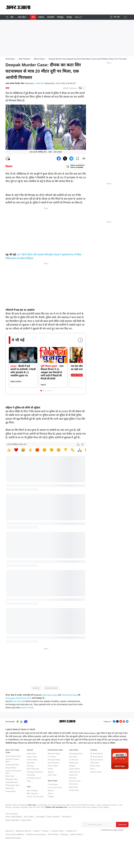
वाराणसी (50, 17)
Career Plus (73, 775)
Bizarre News (95, 766)
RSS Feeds (53, 834)
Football (51, 797)
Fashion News (32, 760)
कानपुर (69, 17)
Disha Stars (26, 820)
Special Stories (96, 772)
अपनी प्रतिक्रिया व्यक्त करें (16, 444)
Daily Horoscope (33, 769)
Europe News (74, 790)
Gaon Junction (53, 817)
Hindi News (10, 59)
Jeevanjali (40, 817)
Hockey (51, 790)
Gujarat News (10, 791)
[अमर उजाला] (17, 8)
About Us (9, 831)
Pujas (29, 781)
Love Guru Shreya (81, 375)
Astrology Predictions (35, 772)
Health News (31, 754)
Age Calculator (32, 790)
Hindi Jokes (52, 775)
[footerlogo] (67, 721)
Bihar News (9, 776)
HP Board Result (96, 757)
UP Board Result (96, 754)
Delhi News (9, 788)
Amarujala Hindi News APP (18, 698)
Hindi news (32, 805)
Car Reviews (74, 760)
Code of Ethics (76, 834)
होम (11, 17)
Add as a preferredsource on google (77, 166)
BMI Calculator (32, 793)
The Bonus (66, 817)
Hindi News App (49, 695)
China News (73, 784)
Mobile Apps (73, 763)
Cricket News (53, 784)
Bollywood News (54, 754)
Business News (75, 781)
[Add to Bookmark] (78, 158)
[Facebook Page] (114, 721)
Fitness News (32, 757)
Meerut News (39, 59)
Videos (50, 769)
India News (17, 701)
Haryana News (10, 768)
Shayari (51, 772)
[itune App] (21, 721)
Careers (36, 831)
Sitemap (64, 834)
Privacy (45, 831)
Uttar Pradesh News (13, 756)
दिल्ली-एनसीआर (15, 382)
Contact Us (71, 831)
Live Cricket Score (55, 787)
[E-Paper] (120, 759)
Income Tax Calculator (35, 797)
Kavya (92, 769)
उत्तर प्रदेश (22, 17)
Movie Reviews (53, 763)
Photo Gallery (53, 766)
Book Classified (12, 820)
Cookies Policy (57, 831)
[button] (41, 390)
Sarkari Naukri (74, 769)
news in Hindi (27, 707)
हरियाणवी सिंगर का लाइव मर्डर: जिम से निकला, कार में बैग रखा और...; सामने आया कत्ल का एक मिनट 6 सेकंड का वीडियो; (71, 743)
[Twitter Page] (117, 721)
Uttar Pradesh (24, 59)
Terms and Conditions (14, 834)
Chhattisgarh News (12, 785)
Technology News (75, 754)
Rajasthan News (11, 779)
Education (73, 778)
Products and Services (36, 834)
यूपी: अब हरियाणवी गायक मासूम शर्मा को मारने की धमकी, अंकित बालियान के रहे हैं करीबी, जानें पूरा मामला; (44, 733)
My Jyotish (29, 817)
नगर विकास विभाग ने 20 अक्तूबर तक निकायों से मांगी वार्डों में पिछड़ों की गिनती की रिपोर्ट (52, 372)
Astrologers (31, 775)
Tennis (50, 793)
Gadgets (72, 766)
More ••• (78, 17)
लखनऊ (41, 17)
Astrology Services (34, 778)
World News (73, 787)
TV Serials (52, 757)
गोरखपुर (60, 17)
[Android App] (17, 721)
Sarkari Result (74, 772)
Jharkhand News (11, 782)
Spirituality (31, 763)
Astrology (30, 766)
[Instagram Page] (124, 721)
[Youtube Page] (120, 721)
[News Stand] (25, 721)
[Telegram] (127, 721)
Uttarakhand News (12, 765)
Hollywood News (54, 760)
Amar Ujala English (13, 817)
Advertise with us (23, 831)
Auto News (73, 757)
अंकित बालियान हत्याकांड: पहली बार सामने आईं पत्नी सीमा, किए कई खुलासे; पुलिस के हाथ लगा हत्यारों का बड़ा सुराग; (65, 736)
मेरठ (33, 17)
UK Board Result (96, 760)
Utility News (94, 763)
